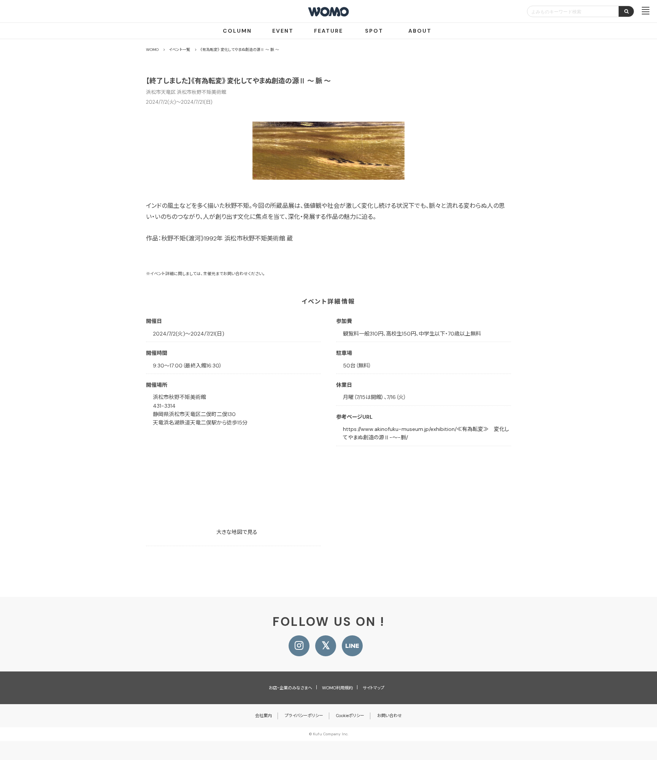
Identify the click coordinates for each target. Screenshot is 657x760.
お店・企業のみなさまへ (290, 687)
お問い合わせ (389, 715)
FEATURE (328, 30)
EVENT (283, 30)
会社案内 (263, 715)
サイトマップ (373, 687)
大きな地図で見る (236, 532)
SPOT (374, 30)
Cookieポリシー (350, 715)
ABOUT (420, 30)
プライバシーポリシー (304, 715)
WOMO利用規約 (337, 687)
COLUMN (237, 30)
